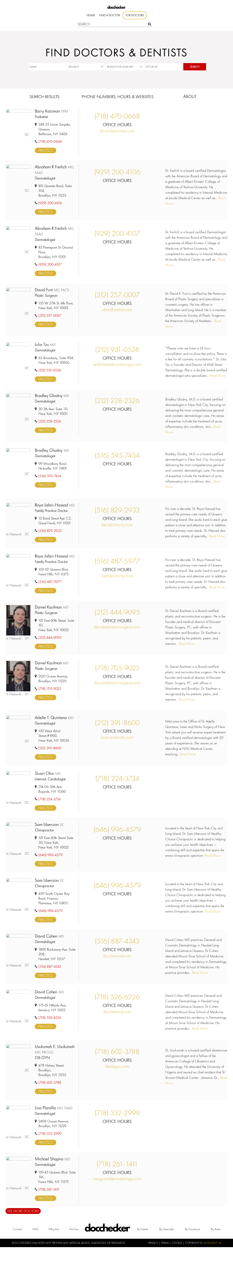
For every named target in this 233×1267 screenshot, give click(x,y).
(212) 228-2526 (117, 400)
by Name (142, 1229)
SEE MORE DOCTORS (23, 1211)
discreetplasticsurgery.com (117, 627)
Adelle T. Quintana (54, 717)
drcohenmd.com (117, 956)
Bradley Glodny (52, 395)
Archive (74, 1229)
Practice (45, 150)
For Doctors (135, 15)
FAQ (35, 1229)
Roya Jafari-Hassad (55, 505)
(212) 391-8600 (117, 722)
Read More (217, 375)
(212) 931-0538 (117, 349)
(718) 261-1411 (117, 1164)
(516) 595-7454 (117, 455)
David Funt (52, 290)
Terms (165, 1243)
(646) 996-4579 (117, 829)
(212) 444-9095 (117, 612)
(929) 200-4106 (117, 172)
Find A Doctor (109, 15)
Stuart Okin (48, 773)
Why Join (53, 1229)
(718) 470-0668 (117, 116)
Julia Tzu (45, 344)
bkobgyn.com (117, 1066)
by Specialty (166, 1229)
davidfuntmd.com (117, 309)
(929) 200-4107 (117, 233)
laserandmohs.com (117, 737)
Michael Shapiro (52, 1159)
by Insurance (192, 1229)
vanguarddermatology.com (117, 1178)
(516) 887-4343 (117, 941)
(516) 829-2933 (117, 510)
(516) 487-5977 (117, 561)
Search (195, 67)
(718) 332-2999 (117, 1112)
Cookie (177, 1243)
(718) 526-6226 (117, 996)
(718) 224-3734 (117, 778)
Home (91, 15)
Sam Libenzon (50, 824)
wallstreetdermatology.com (117, 364)
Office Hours (117, 125)
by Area (215, 1229)
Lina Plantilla (53, 1108)
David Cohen (49, 936)
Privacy (153, 1243)
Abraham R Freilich (54, 169)
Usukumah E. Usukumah (55, 1049)
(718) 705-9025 (117, 668)
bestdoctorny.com (117, 525)
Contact (17, 1229)
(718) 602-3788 (117, 1051)
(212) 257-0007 (117, 294)
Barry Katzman (51, 111)
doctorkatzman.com (117, 131)
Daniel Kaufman (51, 607)
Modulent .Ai (212, 1243)
